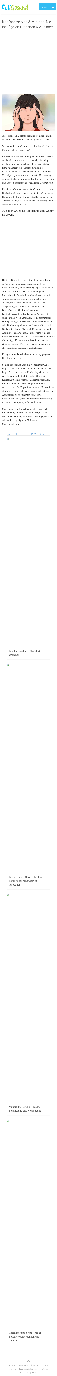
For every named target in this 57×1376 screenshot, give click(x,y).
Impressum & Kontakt (28, 1369)
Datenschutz (24, 1372)
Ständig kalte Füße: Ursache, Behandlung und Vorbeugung (25, 1108)
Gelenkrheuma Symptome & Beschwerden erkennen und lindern (25, 1336)
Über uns (12, 1369)
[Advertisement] (28, 62)
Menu (44, 6)
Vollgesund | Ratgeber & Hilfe (21, 1365)
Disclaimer (44, 1369)
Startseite (35, 1372)
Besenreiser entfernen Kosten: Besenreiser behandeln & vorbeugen (25, 880)
